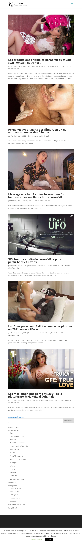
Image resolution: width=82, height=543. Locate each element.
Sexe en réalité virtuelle (16, 505)
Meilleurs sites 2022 (17, 479)
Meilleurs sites (13, 430)
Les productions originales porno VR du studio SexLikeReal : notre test (40, 61)
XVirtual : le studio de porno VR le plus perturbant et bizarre (34, 260)
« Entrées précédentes (16, 417)
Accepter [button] (49, 539)
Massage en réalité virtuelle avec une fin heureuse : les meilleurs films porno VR (36, 195)
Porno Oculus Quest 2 (17, 436)
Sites (11, 433)
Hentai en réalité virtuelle (19, 446)
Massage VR (14, 495)
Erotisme (13, 472)
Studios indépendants (18, 459)
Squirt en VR (14, 491)
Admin (13, 66)
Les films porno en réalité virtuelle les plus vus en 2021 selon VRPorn (40, 327)
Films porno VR (13, 486)
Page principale (13, 427)
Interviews (13, 501)
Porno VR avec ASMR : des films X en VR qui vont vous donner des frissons (37, 131)
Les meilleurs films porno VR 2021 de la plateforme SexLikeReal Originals (35, 395)
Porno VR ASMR (15, 488)
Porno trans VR (15, 498)
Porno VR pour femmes (18, 443)
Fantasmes (32, 266)
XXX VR (12, 453)
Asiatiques (13, 463)
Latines (12, 466)
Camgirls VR (12, 508)
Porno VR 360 (14, 449)
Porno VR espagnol (16, 456)
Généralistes (54, 66)
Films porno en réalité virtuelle (39, 66)
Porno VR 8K (14, 439)
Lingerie (13, 469)
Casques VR (12, 482)
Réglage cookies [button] (36, 539)
